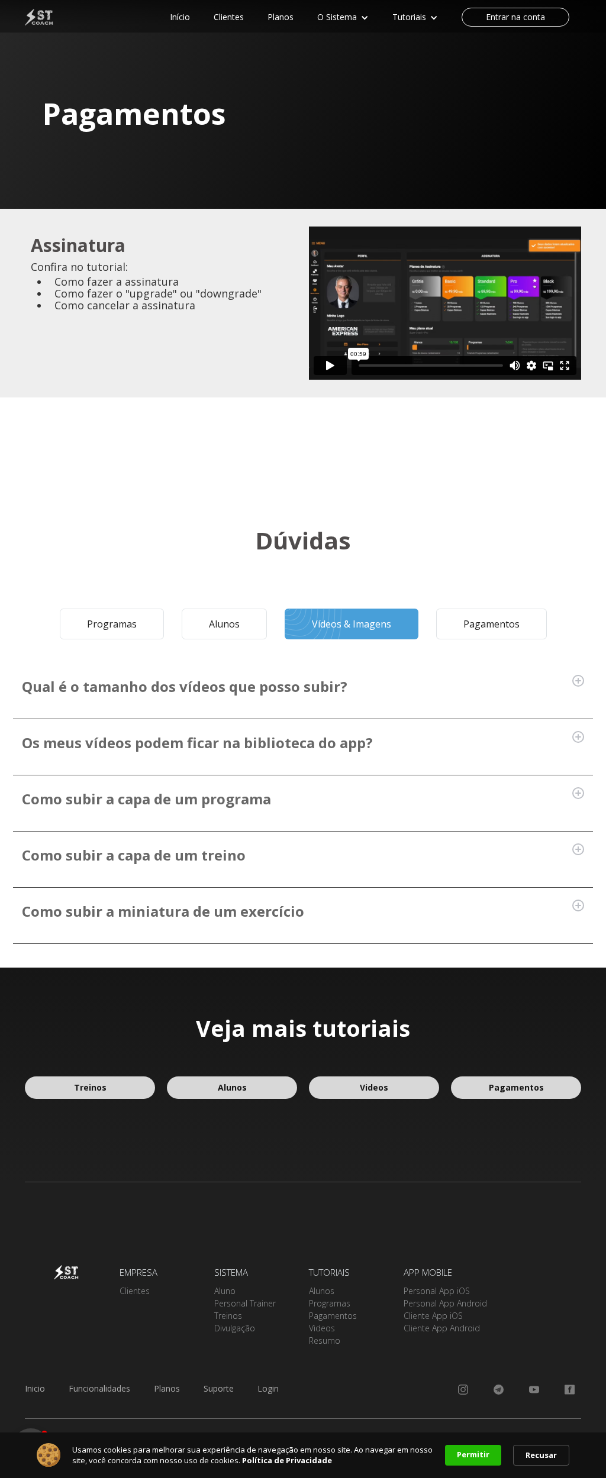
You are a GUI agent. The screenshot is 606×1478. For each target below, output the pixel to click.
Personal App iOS (437, 1290)
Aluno (225, 1290)
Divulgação (234, 1328)
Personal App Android (445, 1303)
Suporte (219, 1388)
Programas (329, 1303)
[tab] (112, 624)
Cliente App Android (442, 1328)
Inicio (35, 1388)
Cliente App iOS (433, 1315)
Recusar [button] (541, 1455)
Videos (374, 1087)
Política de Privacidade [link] (287, 1460)
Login (268, 1388)
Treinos (90, 1087)
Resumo (324, 1340)
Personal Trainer (245, 1303)
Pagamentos (516, 1087)
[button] (343, 17)
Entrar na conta (515, 16)
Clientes (135, 1290)
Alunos (232, 1087)
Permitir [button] (473, 1454)
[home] (48, 16)
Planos (167, 1388)
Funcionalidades (99, 1388)
